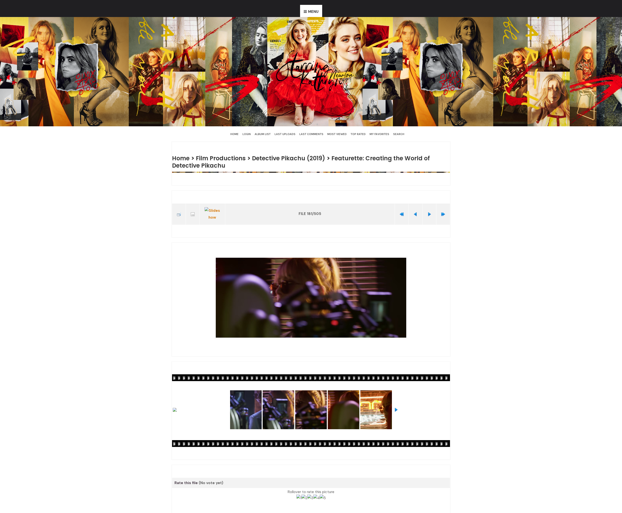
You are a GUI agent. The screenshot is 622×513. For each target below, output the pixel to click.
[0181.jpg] (311, 294)
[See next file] (429, 212)
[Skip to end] (443, 212)
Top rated (358, 134)
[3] (310, 493)
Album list (263, 134)
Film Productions (223, 158)
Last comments (311, 134)
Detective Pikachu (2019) (295, 158)
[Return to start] (401, 212)
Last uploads (285, 134)
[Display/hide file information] (192, 212)
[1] (299, 493)
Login (246, 134)
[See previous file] (415, 212)
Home (234, 134)
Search (398, 134)
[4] (316, 493)
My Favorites (379, 134)
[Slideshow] (212, 212)
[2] (304, 493)
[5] (323, 493)
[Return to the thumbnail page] (178, 212)
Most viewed (337, 134)
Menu (313, 11)
